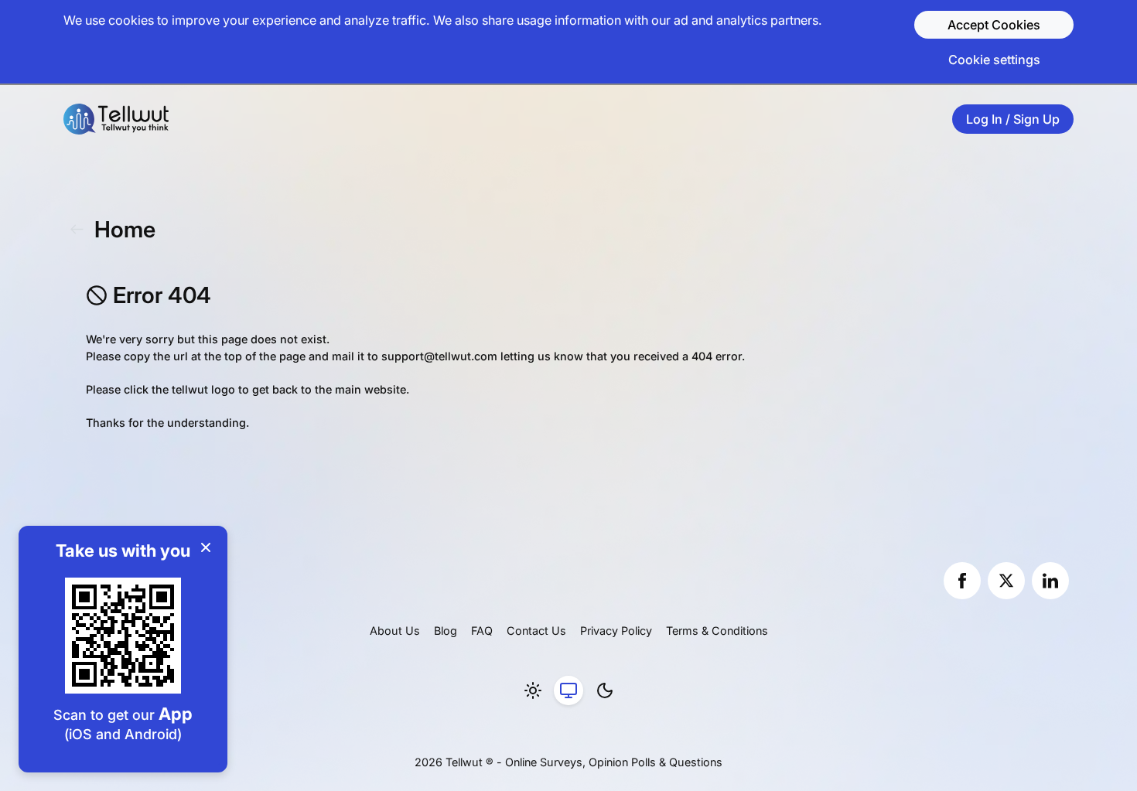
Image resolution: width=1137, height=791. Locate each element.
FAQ (482, 630)
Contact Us (536, 630)
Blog (445, 630)
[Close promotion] (206, 547)
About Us (395, 630)
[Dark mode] (605, 690)
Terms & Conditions (717, 630)
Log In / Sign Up (1013, 119)
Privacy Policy (616, 630)
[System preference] (568, 690)
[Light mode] (533, 690)
